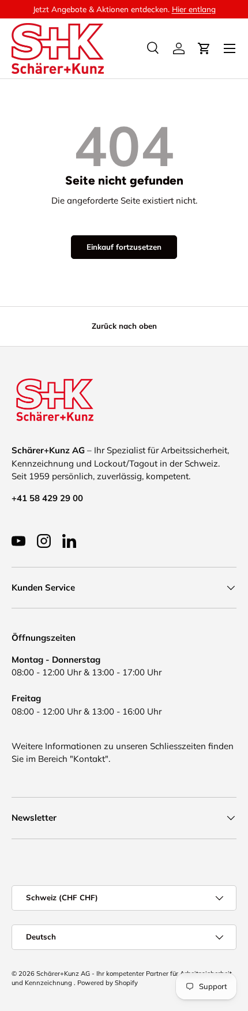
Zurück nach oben (124, 325)
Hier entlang (194, 9)
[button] (204, 48)
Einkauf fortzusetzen (124, 246)
